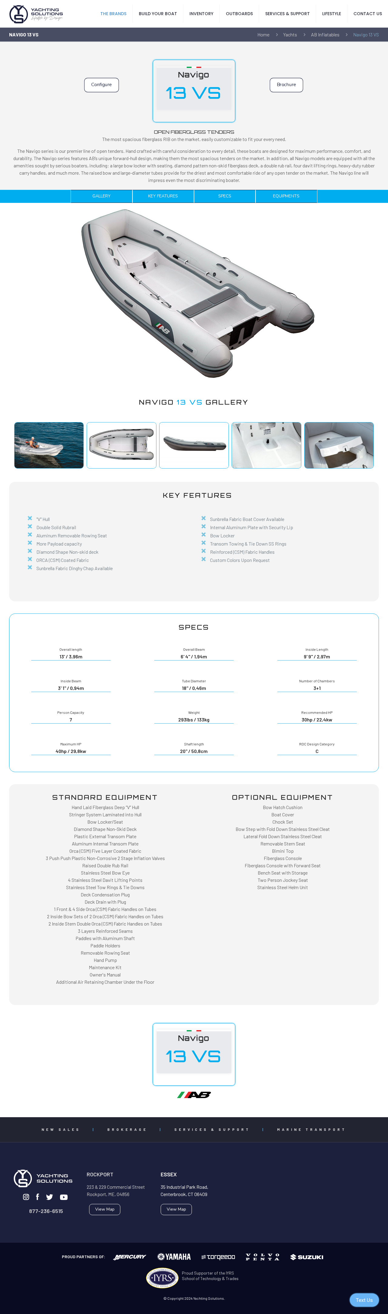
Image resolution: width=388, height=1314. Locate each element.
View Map (105, 1209)
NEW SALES (61, 1129)
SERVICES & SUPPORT (212, 1129)
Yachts (290, 34)
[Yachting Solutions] (36, 13)
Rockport (100, 1174)
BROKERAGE (127, 1129)
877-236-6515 (46, 1211)
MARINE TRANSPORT (311, 1129)
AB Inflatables (325, 34)
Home (263, 34)
